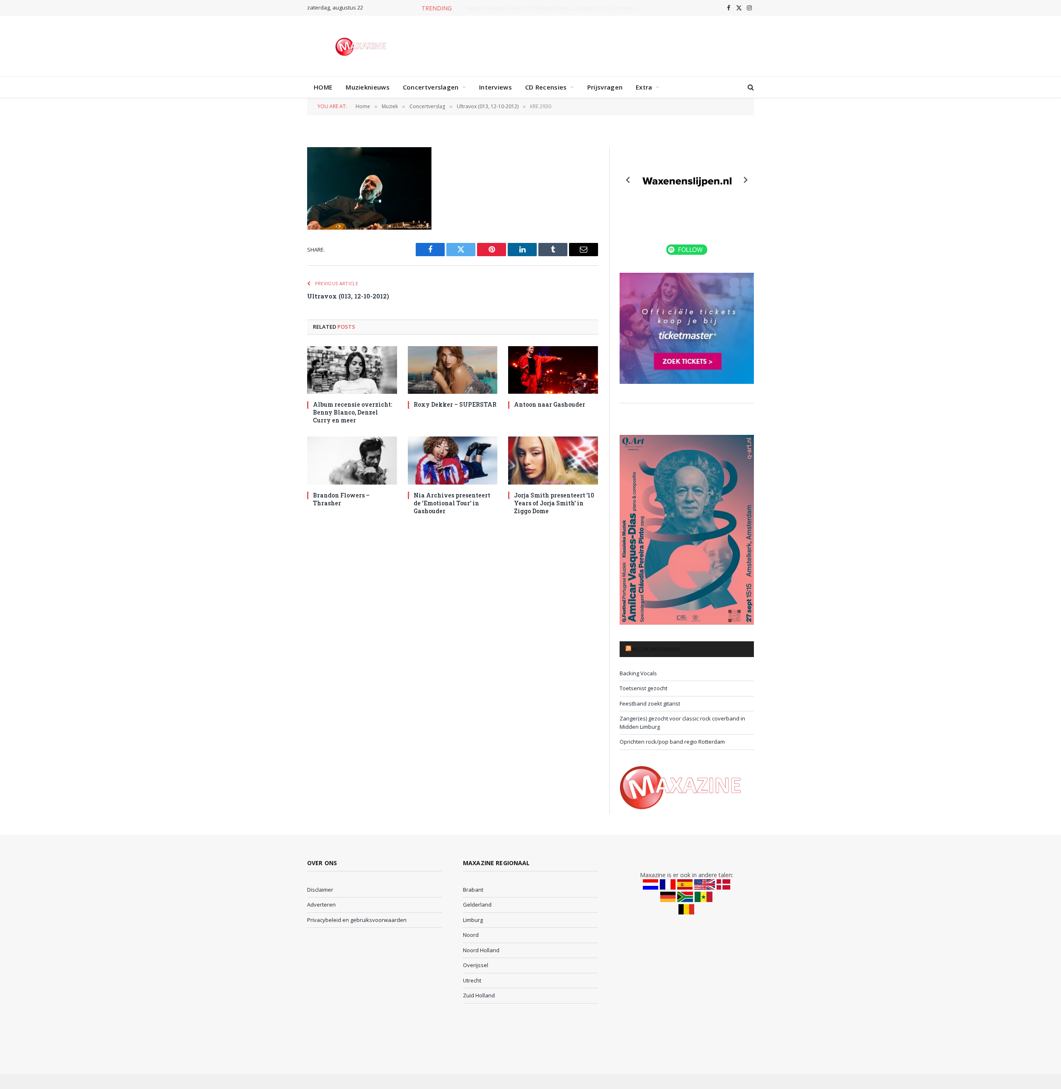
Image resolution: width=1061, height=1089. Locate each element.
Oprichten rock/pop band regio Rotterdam (672, 741)
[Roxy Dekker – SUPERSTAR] (453, 370)
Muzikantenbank (656, 649)
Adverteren (321, 904)
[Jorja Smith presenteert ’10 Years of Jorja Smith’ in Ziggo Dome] (553, 460)
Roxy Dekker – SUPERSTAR (551, 8)
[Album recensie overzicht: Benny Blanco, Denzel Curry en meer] (352, 370)
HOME (323, 87)
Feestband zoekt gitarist (650, 703)
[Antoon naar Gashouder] (553, 370)
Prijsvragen (605, 87)
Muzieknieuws (368, 87)
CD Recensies (546, 87)
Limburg (473, 920)
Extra (644, 87)
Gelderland (477, 904)
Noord (471, 935)
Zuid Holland (479, 995)
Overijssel (475, 965)
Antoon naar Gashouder (549, 404)
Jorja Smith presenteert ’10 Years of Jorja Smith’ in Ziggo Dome (554, 503)
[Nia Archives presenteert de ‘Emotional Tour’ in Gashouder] (453, 460)
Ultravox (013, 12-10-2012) (348, 296)
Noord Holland (481, 950)
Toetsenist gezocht (643, 688)
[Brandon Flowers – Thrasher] (352, 460)
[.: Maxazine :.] (361, 46)
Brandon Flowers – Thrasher (341, 499)
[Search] (750, 87)
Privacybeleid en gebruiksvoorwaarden (357, 920)
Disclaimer (320, 889)
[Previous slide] (628, 180)
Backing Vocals (638, 673)
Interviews (495, 87)
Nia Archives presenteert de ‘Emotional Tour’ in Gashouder (452, 503)
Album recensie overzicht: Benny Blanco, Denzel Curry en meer (352, 412)
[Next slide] (745, 180)
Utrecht (472, 980)
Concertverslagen (431, 87)
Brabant (473, 889)
